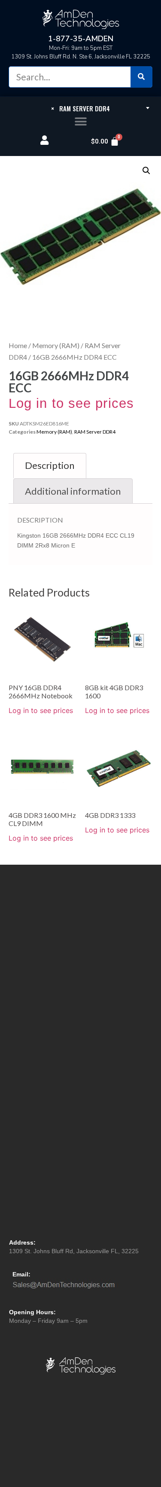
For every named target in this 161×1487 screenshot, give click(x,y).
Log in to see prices (71, 403)
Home (18, 345)
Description (49, 465)
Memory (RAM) (55, 345)
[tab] (49, 465)
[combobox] (80, 108)
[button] (80, 122)
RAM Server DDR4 (94, 431)
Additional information (73, 491)
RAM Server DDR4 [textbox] (80, 108)
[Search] (141, 77)
